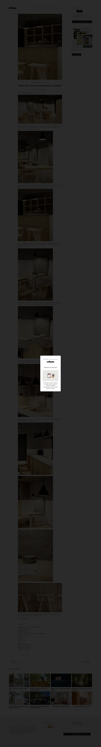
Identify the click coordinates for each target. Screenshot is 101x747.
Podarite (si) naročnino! (50, 367)
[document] (50, 373)
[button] (59, 357)
